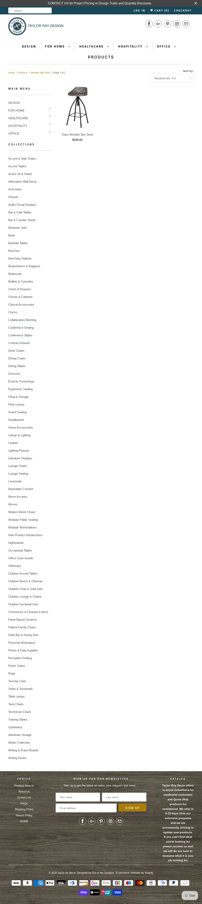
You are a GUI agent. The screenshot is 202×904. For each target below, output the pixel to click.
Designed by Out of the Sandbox (95, 872)
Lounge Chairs (17, 466)
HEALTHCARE (92, 46)
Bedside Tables (18, 243)
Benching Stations (20, 258)
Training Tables (17, 719)
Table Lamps (16, 696)
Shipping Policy (24, 809)
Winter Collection (19, 742)
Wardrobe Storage (20, 735)
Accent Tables (17, 166)
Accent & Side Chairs (22, 158)
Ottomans (14, 565)
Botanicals (15, 273)
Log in (139, 10)
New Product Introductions (25, 535)
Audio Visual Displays (22, 204)
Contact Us (24, 797)
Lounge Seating (18, 473)
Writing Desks (17, 758)
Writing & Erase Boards (23, 750)
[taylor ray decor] (36, 27)
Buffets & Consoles (20, 281)
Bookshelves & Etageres (24, 266)
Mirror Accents (17, 496)
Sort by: (188, 71)
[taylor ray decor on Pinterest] (167, 23)
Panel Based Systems (22, 619)
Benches (14, 250)
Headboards (16, 419)
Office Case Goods (20, 558)
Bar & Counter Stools (22, 220)
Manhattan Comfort (20, 489)
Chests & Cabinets (20, 297)
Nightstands (16, 542)
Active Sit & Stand (20, 174)
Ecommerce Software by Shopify (134, 872)
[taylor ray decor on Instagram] (176, 23)
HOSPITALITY (131, 46)
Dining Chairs (17, 358)
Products (101, 57)
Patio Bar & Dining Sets (23, 635)
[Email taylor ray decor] (186, 23)
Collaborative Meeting (22, 320)
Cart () (161, 10)
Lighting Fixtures (18, 450)
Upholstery (15, 727)
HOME (24, 821)
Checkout (183, 10)
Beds (11, 235)
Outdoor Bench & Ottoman (25, 581)
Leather (13, 443)
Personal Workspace (21, 642)
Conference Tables (20, 335)
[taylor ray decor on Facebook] (149, 23)
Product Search (24, 785)
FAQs (24, 803)
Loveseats (15, 481)
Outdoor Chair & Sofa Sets (25, 589)
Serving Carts (17, 681)
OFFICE (164, 46)
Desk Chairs (16, 350)
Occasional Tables (20, 550)
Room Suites (16, 665)
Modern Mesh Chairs (22, 512)
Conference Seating (21, 327)
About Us (24, 791)
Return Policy (24, 815)
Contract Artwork (19, 343)
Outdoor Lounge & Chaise (25, 596)
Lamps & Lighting (19, 435)
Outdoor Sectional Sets (23, 604)
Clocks (12, 312)
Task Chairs (16, 704)
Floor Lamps (16, 404)
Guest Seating (17, 412)
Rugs (11, 673)
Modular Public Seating (23, 519)
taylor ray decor (66, 872)
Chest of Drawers (19, 289)
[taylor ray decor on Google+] (158, 23)
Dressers (14, 373)
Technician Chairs (19, 711)
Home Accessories (20, 427)
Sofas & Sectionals (20, 688)
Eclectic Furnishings (21, 381)
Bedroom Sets (17, 227)
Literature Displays (20, 458)
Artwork (13, 197)
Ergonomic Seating (20, 389)
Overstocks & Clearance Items (28, 612)
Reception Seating (20, 658)
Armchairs (15, 189)
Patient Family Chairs (22, 627)
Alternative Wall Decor (22, 181)
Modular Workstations (22, 527)
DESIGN (29, 46)
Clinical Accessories (21, 304)
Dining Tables (16, 366)
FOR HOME (55, 46)
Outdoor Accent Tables (22, 573)
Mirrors (13, 504)
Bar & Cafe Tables (20, 212)
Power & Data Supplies (23, 650)
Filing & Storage (18, 396)
